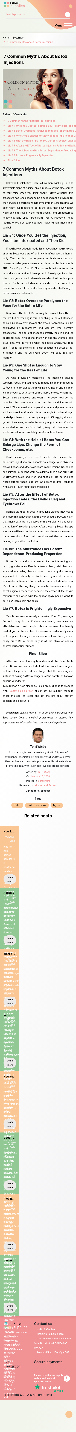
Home (6, 37)
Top (68, 1414)
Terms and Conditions (15, 1332)
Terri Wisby (43, 772)
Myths (56, 805)
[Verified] (47, 1386)
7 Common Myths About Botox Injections (31, 120)
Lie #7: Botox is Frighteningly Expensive (30, 155)
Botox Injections (37, 805)
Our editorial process (38, 790)
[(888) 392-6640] (6, 25)
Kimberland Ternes (46, 785)
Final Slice (14, 160)
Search (67, 14)
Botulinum (18, 37)
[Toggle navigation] (68, 26)
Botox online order (21, 690)
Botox (17, 805)
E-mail (15, 25)
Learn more (10, 879)
